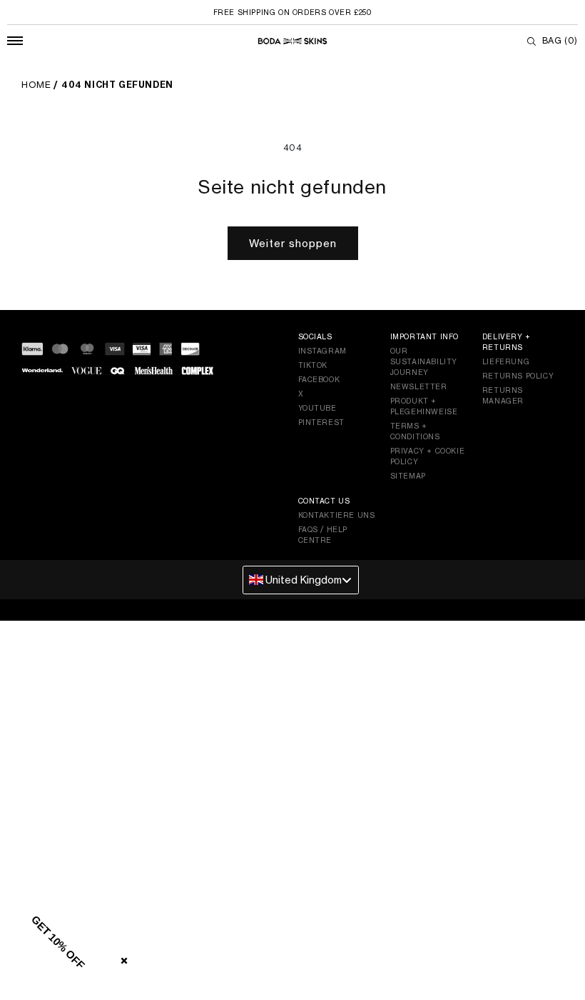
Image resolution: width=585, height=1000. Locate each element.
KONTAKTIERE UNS (336, 515)
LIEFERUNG (505, 361)
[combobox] (301, 580)
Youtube (317, 408)
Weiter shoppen (293, 243)
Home (36, 84)
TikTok (313, 365)
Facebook (319, 379)
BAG (560, 40)
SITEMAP (408, 475)
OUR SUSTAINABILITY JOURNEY (423, 361)
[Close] (121, 958)
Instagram (322, 350)
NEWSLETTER (418, 386)
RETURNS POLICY (518, 375)
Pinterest (321, 422)
